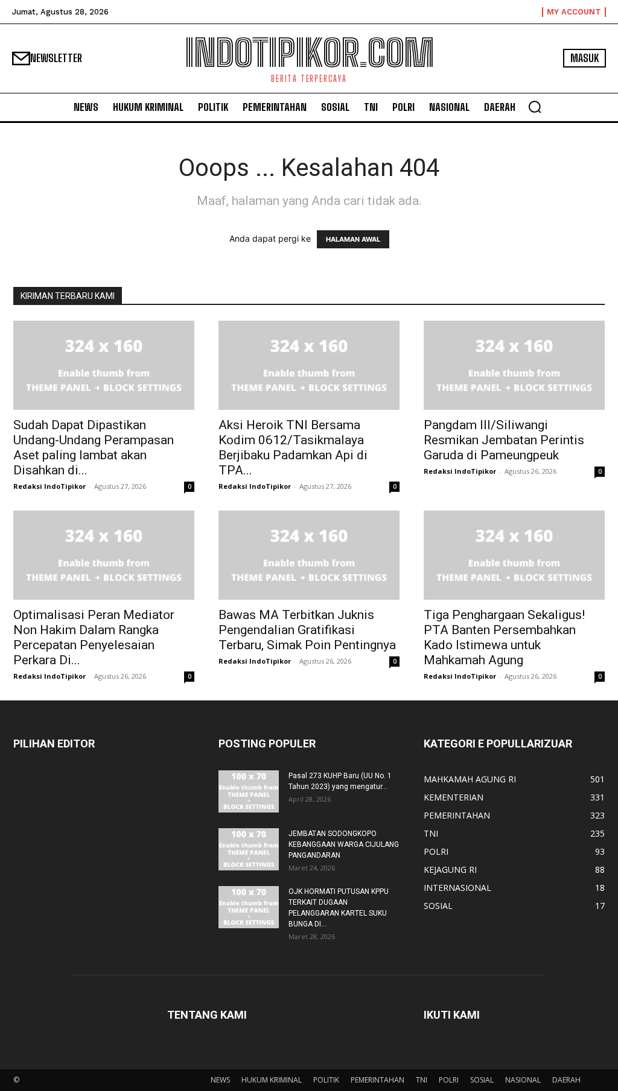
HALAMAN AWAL (353, 239)
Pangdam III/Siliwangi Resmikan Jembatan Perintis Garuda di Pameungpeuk (504, 440)
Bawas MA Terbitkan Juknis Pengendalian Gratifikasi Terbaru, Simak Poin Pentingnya (307, 630)
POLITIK (326, 1080)
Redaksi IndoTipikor (49, 486)
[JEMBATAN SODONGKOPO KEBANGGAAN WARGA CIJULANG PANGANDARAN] (248, 849)
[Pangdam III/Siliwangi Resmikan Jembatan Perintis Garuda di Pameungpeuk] (514, 365)
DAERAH (566, 1080)
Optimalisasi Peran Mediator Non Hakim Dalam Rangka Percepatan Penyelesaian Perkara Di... (93, 637)
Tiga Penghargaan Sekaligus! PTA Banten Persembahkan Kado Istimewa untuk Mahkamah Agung (504, 637)
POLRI (449, 1080)
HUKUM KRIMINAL (271, 1080)
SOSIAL (482, 1080)
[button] (534, 106)
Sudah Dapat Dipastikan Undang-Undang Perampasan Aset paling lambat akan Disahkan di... (93, 447)
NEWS (220, 1080)
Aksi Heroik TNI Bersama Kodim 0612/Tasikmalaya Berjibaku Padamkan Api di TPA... (293, 447)
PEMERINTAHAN (377, 1080)
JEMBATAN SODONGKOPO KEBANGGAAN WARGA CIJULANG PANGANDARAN (343, 844)
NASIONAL (523, 1080)
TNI (421, 1080)
